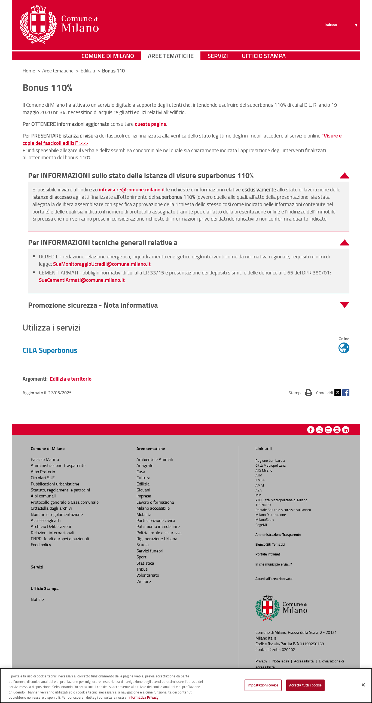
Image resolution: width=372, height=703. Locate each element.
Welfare (143, 581)
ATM (258, 475)
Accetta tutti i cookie (305, 685)
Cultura (143, 478)
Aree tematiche (171, 55)
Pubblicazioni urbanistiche (55, 484)
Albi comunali (43, 496)
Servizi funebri (149, 551)
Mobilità (143, 514)
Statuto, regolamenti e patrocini (60, 490)
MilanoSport (264, 519)
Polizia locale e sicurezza (159, 533)
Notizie (37, 599)
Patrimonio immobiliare (158, 526)
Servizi (218, 55)
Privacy (261, 661)
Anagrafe (144, 465)
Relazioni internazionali (52, 533)
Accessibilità (304, 661)
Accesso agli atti (46, 520)
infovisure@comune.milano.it (132, 189)
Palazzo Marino (45, 459)
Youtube (328, 429)
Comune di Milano (107, 55)
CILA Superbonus (50, 349)
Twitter (337, 392)
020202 (288, 649)
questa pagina (150, 123)
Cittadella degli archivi (51, 508)
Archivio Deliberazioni (51, 526)
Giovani (143, 490)
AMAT (259, 485)
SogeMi (261, 524)
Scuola (142, 545)
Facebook (345, 392)
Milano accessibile (153, 508)
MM (258, 495)
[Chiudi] (363, 685)
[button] (188, 175)
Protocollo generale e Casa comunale (65, 502)
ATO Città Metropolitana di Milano (281, 499)
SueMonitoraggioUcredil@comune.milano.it (102, 263)
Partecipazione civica (155, 520)
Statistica (145, 563)
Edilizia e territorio (71, 378)
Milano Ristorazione (270, 514)
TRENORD (263, 504)
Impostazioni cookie (263, 685)
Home (29, 70)
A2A (258, 490)
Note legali (281, 661)
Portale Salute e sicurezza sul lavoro (283, 509)
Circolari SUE (43, 478)
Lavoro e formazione (155, 502)
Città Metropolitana (270, 465)
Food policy (41, 545)
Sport (141, 557)
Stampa (300, 392)
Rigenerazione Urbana (156, 539)
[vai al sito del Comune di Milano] (59, 24)
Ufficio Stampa (264, 55)
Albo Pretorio (43, 472)
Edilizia (88, 70)
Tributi (142, 569)
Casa (140, 472)
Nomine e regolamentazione (57, 514)
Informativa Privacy (143, 697)
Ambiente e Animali (154, 459)
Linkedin (345, 429)
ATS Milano (263, 470)
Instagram (337, 429)
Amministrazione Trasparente (58, 465)
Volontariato (147, 575)
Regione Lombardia (270, 460)
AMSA (260, 480)
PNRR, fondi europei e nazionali (60, 539)
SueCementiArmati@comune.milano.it (82, 279)
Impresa (143, 496)
